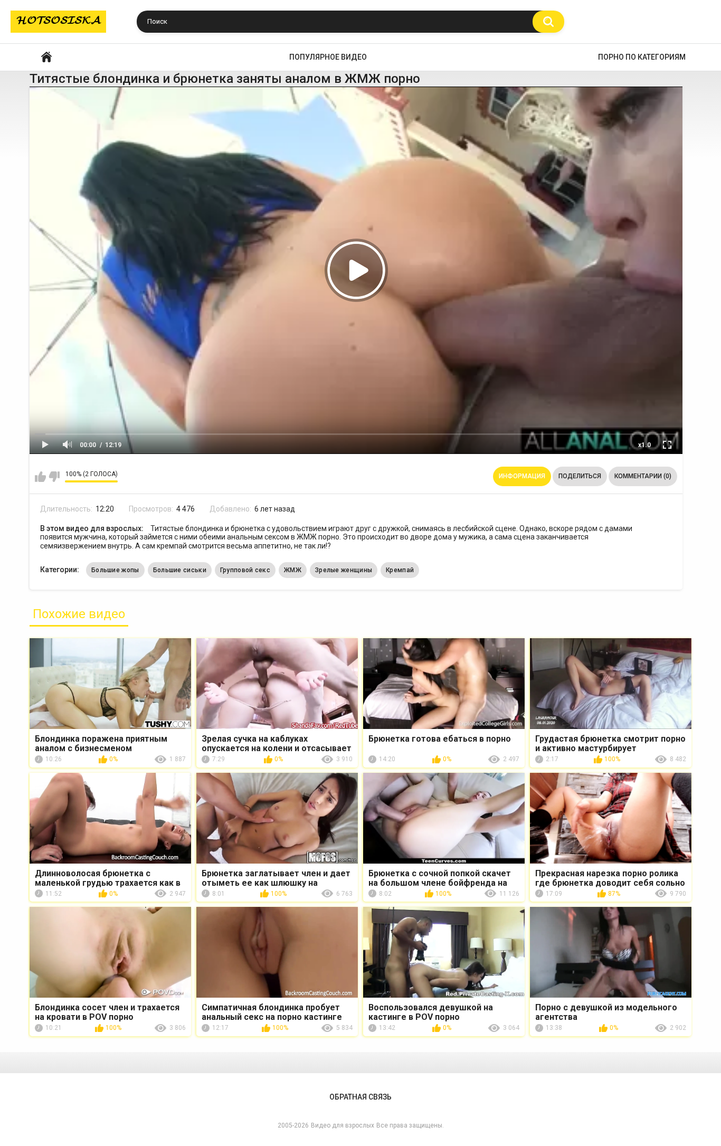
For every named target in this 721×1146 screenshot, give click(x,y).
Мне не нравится (54, 476)
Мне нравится (40, 476)
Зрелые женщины (343, 570)
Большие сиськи (179, 570)
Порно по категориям (642, 57)
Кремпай (400, 570)
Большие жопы (115, 570)
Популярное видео (328, 57)
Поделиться (579, 476)
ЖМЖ (292, 570)
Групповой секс (245, 570)
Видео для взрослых (342, 1125)
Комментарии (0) (642, 476)
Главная (46, 57)
